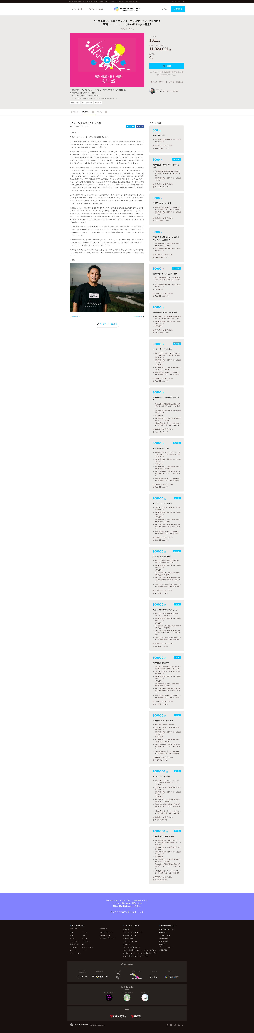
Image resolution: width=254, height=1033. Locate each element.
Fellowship (126, 944)
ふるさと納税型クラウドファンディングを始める (138, 950)
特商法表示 (163, 950)
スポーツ (73, 950)
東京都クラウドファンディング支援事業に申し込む (138, 953)
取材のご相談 (163, 941)
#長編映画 (98, 103)
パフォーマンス (87, 947)
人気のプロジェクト (106, 932)
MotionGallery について (178, 1)
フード (84, 950)
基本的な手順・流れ (129, 935)
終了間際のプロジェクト (107, 938)
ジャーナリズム (75, 953)
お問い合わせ (163, 938)
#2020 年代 (162, 932)
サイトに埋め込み (177, 82)
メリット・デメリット (130, 941)
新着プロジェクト (106, 935)
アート (84, 932)
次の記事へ (138, 316)
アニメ (72, 938)
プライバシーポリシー (166, 947)
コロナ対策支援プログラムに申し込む (135, 956)
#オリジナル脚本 (87, 103)
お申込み (126, 929)
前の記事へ (76, 316)
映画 (132, 29)
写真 (71, 935)
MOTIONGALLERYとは (167, 929)
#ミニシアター (75, 103)
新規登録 (179, 9)
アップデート (88, 112)
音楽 (83, 935)
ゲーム (84, 938)
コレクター (102, 112)
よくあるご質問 (164, 935)
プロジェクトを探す (77, 9)
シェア (155, 82)
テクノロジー (74, 947)
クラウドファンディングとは (132, 932)
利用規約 (162, 944)
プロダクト (86, 941)
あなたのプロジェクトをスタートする (128, 912)
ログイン (165, 9)
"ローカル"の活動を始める (131, 947)
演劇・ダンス (74, 944)
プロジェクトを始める (95, 9)
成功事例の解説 (128, 938)
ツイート (164, 82)
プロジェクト (75, 112)
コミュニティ (74, 941)
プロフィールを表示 (171, 91)
